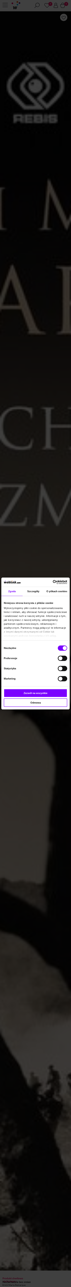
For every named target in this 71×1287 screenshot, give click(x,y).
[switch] (62, 658)
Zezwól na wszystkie (35, 693)
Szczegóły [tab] (33, 591)
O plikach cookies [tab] (56, 591)
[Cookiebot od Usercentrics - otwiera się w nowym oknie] (52, 582)
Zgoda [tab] (12, 591)
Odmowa (35, 702)
